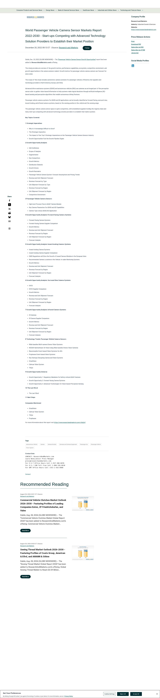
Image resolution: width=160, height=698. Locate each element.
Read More (25, 530)
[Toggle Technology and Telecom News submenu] (143, 10)
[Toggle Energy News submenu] (56, 10)
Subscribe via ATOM (138, 50)
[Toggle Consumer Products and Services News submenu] (44, 10)
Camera (42, 444)
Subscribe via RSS (137, 47)
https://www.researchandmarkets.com (143, 30)
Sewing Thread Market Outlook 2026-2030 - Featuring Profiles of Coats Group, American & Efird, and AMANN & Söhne (42, 553)
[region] (80, 694)
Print (133, 41)
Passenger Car (84, 444)
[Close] (157, 694)
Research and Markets (68, 48)
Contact (28, 474)
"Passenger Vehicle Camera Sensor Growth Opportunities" (77, 59)
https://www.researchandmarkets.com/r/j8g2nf (69, 422)
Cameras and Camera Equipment (68, 444)
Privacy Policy (68, 696)
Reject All (123, 694)
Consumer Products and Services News (29, 10)
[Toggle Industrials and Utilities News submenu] (118, 10)
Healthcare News (88, 10)
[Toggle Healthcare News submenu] (96, 10)
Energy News (50, 10)
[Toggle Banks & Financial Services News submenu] (81, 10)
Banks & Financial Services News (68, 10)
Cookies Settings (109, 694)
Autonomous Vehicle (31, 444)
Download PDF (136, 44)
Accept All (136, 694)
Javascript (135, 53)
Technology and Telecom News (130, 10)
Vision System (30, 447)
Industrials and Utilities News (107, 10)
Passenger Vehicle (96, 444)
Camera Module (52, 444)
